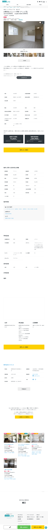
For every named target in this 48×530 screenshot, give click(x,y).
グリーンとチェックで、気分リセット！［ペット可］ (23, 445)
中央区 (18, 7)
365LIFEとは (20, 514)
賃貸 (7, 7)
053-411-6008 (35, 374)
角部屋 (33, 454)
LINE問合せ (25, 527)
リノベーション (20, 453)
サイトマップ (20, 521)
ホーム (5, 7)
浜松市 (14, 7)
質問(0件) (21, 19)
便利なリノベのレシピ (31, 516)
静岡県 (11, 7)
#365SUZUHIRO (8, 213)
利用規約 (38, 518)
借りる (8, 4)
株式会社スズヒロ (9, 364)
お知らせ (38, 514)
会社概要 (19, 518)
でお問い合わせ (37, 375)
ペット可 (25, 453)
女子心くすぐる (34, 444)
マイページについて (30, 514)
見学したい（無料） (24, 150)
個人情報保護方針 (30, 518)
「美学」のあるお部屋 (8, 469)
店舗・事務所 (29, 4)
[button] (15, 437)
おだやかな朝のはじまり (8, 444)
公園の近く (6, 452)
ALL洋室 (9, 452)
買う (17, 4)
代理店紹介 (24, 389)
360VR (24, 60)
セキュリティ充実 (38, 453)
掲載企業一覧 (20, 516)
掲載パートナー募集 (40, 516)
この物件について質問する (24, 417)
